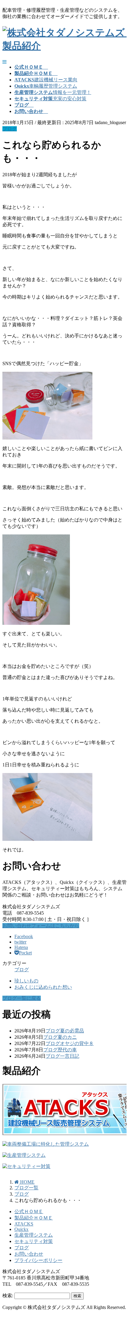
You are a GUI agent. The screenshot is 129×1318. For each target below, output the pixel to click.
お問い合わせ (28, 1254)
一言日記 (69, 1056)
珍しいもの (26, 980)
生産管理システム (33, 1235)
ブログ (9, 128)
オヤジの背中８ (77, 1043)
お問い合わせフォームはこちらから (40, 925)
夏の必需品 (72, 1030)
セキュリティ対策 (33, 1241)
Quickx (21, 1229)
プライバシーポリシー (38, 1260)
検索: (7, 1295)
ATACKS (23, 1223)
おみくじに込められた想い (43, 987)
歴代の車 (67, 1049)
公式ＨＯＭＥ (28, 1211)
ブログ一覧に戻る (21, 998)
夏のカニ (67, 1037)
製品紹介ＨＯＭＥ (33, 1217)
